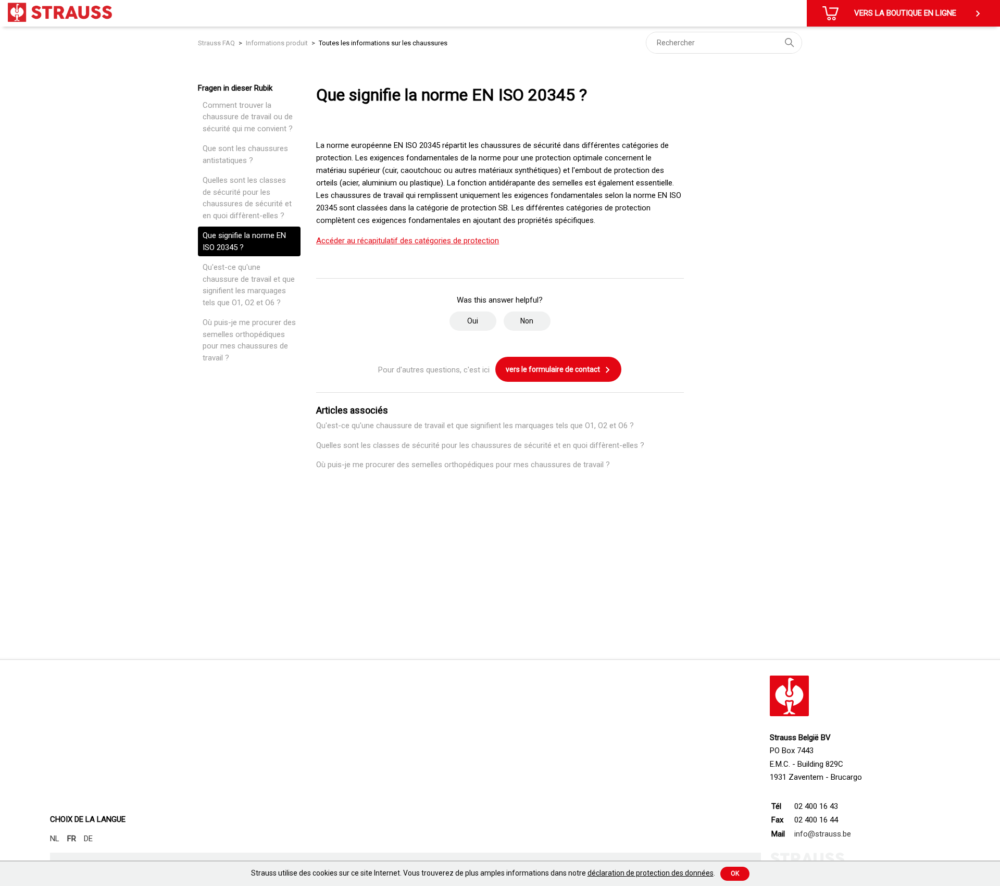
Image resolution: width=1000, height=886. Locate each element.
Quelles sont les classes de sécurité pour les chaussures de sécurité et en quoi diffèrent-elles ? (247, 198)
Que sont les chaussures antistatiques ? (245, 154)
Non (526, 321)
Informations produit (277, 43)
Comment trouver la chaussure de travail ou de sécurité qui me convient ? (248, 117)
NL (54, 838)
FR (71, 838)
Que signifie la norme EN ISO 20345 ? (244, 241)
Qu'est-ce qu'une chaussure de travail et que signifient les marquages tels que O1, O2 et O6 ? (249, 285)
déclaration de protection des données (651, 873)
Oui (472, 321)
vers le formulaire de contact (554, 369)
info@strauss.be (822, 834)
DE (88, 838)
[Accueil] (60, 12)
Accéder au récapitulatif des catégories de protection (407, 240)
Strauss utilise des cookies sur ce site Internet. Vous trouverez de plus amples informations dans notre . (483, 873)
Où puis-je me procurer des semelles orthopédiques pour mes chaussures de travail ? (249, 340)
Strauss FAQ (217, 43)
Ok (735, 873)
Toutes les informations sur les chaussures (383, 43)
